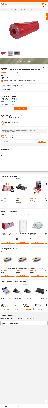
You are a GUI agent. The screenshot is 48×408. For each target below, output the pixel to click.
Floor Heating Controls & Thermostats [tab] (30, 214)
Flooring (4, 9)
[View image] (3, 53)
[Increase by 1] (12, 108)
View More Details (6, 89)
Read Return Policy (7, 118)
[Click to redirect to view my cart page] (45, 4)
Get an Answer (42, 127)
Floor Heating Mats (19, 9)
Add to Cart (21, 108)
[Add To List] (43, 67)
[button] (24, 149)
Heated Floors (11, 9)
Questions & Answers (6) (13, 72)
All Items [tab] (3, 214)
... (1, 9)
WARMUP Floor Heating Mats (30, 9)
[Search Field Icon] (43, 4)
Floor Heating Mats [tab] (13, 214)
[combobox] (23, 4)
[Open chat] (47, 16)
